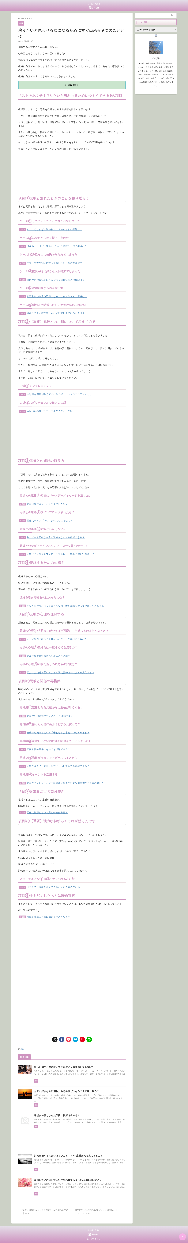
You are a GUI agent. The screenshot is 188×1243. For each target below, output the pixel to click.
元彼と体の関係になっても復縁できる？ (48, 749)
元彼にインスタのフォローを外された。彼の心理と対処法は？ (60, 554)
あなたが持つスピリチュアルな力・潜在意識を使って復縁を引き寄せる (65, 605)
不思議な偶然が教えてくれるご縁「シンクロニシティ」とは (59, 394)
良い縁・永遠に (94, 1230)
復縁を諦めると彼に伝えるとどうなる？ (48, 916)
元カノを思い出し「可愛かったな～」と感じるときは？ (57, 639)
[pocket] (68, 1039)
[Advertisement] (72, 172)
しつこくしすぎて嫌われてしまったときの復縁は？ (54, 229)
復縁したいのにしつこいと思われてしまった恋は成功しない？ (68, 1179)
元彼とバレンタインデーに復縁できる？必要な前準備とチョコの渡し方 (65, 782)
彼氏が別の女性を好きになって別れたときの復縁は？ (56, 279)
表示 (76, 85)
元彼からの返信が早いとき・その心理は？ (50, 715)
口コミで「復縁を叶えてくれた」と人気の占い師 (53, 887)
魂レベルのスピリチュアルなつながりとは (50, 411)
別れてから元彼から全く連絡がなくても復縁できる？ (56, 537)
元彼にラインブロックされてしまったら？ (50, 520)
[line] (89, 1039)
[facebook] (61, 1039)
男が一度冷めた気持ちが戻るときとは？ (48, 655)
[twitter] (55, 1039)
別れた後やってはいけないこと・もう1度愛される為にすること (68, 1155)
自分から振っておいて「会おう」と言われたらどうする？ (58, 732)
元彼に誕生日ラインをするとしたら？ (47, 503)
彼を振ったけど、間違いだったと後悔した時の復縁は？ (57, 246)
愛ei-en (94, 7)
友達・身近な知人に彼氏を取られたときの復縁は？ (54, 263)
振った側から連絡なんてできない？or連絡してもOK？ (63, 1067)
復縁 (23, 1049)
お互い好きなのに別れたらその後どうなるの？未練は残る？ (66, 1091)
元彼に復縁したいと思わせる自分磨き (47, 812)
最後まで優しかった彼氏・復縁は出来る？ (57, 1115)
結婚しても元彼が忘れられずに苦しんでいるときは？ (56, 313)
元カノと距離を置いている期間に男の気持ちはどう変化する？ (60, 672)
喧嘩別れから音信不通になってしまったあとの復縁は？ (57, 296)
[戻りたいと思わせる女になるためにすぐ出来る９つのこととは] (75, 1039)
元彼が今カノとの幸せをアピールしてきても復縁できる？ (58, 766)
